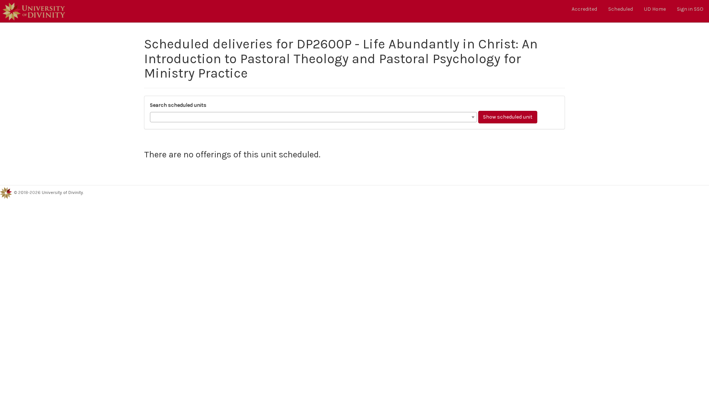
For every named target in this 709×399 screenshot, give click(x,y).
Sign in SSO (690, 9)
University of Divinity (62, 192)
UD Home (655, 9)
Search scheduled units (178, 105)
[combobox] (313, 117)
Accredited (584, 9)
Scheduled (620, 9)
